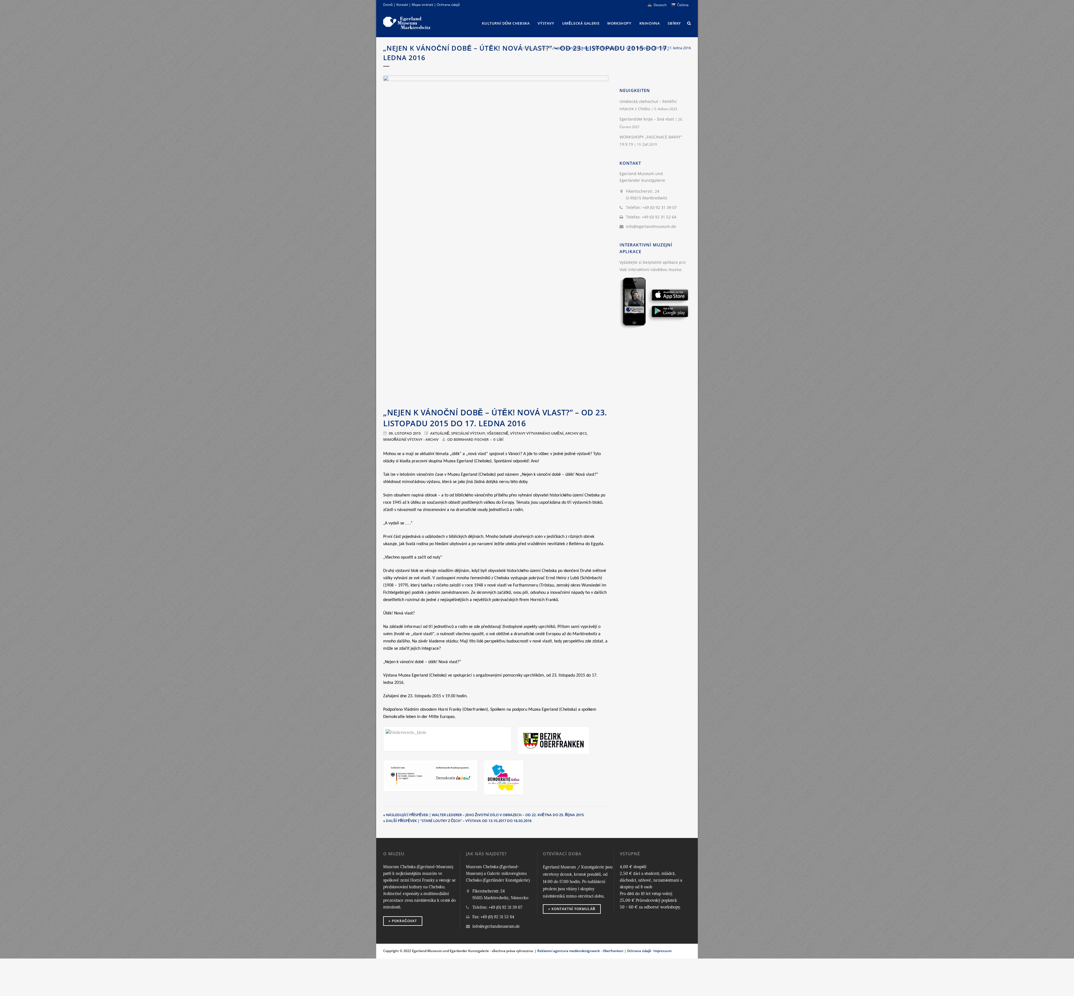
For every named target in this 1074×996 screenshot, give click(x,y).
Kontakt (402, 4)
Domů (388, 4)
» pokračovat (402, 921)
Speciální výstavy (468, 433)
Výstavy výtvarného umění (537, 433)
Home (524, 47)
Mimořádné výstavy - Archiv (411, 439)
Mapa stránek (422, 4)
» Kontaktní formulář (571, 908)
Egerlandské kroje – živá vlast (647, 119)
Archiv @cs (576, 433)
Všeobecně (497, 433)
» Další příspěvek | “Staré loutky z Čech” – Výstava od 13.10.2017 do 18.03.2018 (457, 820)
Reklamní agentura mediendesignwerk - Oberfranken (580, 950)
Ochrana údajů (448, 4)
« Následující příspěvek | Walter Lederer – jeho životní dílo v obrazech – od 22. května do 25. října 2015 (483, 814)
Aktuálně (540, 47)
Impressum (662, 950)
